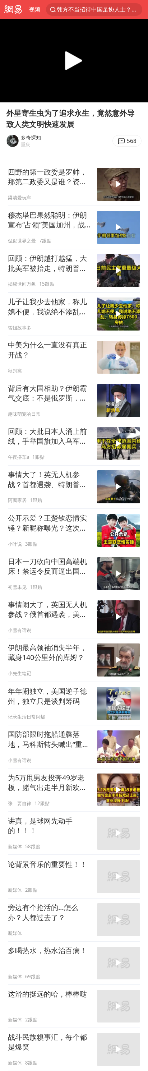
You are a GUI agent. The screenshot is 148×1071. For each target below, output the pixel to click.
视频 (34, 9)
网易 (13, 9)
